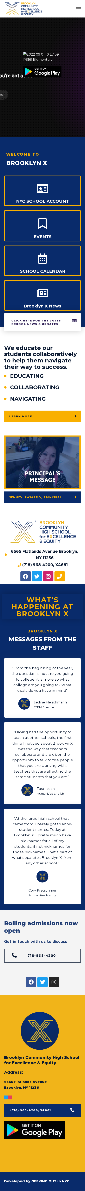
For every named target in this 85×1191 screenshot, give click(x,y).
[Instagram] (48, 576)
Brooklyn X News (42, 306)
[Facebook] (25, 576)
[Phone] (59, 576)
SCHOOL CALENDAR (42, 271)
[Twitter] (37, 576)
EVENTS (43, 236)
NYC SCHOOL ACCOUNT (42, 201)
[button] (43, 322)
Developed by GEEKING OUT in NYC (36, 1181)
